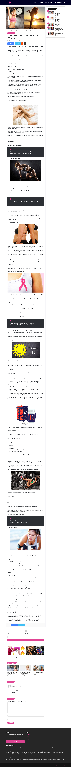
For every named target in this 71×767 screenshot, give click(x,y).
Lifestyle (46, 2)
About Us (28, 734)
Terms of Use (59, 765)
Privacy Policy (54, 765)
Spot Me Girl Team (12, 40)
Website (27, 717)
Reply (14, 692)
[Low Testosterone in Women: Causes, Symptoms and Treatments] (13, 668)
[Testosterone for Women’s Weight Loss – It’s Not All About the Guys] (51, 28)
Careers (28, 736)
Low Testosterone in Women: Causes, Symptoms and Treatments (12, 673)
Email (8, 717)
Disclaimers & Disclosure (31, 739)
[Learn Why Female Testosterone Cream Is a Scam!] (51, 33)
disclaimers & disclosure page (57, 760)
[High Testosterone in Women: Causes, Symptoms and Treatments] (25, 668)
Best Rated (60, 2)
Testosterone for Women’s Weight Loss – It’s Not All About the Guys (59, 28)
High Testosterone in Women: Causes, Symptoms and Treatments (25, 673)
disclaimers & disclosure (60, 753)
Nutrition (41, 2)
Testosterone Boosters (20, 30)
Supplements (52, 2)
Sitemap (63, 765)
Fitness (35, 2)
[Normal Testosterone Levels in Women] (38, 668)
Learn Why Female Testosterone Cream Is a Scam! (59, 33)
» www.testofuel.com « (25, 456)
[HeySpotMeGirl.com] (8, 2)
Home (9, 30)
